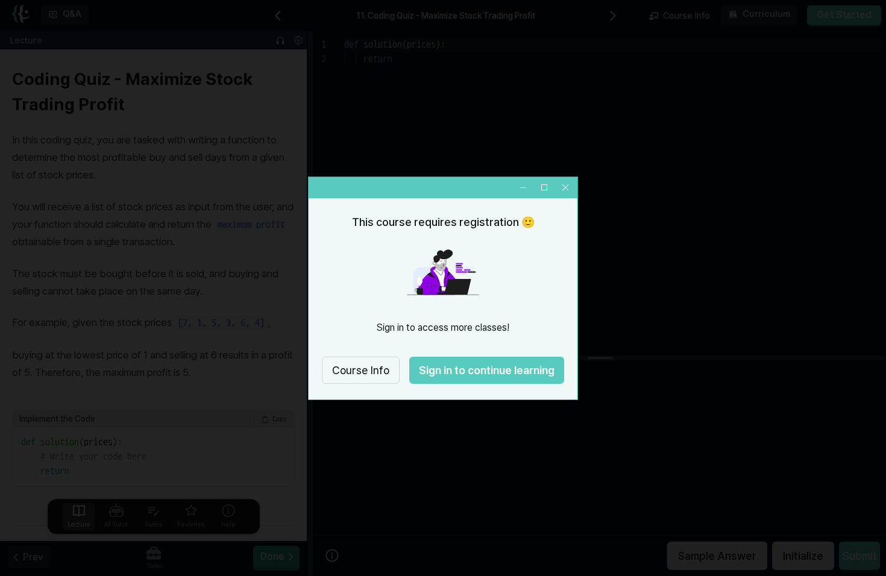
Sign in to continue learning (487, 370)
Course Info (360, 370)
